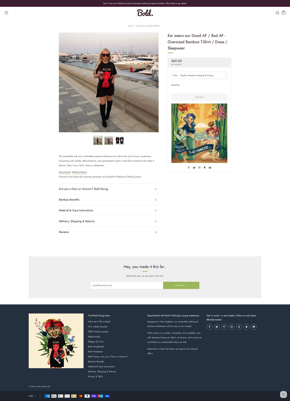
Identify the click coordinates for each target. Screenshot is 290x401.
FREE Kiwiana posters (98, 331)
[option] (109, 82)
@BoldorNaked (79, 172)
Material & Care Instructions (101, 366)
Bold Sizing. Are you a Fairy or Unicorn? (108, 356)
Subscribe (179, 285)
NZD (31, 396)
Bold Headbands (96, 346)
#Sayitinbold (94, 336)
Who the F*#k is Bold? (99, 321)
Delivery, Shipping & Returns (102, 371)
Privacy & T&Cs (95, 376)
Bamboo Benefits (96, 361)
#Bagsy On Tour (96, 341)
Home (130, 26)
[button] (97, 140)
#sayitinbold (65, 172)
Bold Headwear (95, 351)
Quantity (175, 85)
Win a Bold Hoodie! (98, 326)
